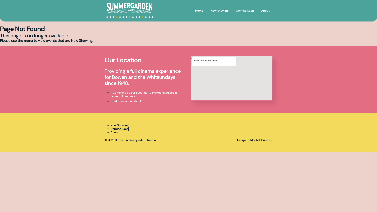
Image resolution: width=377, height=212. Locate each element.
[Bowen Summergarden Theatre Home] (130, 7)
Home (199, 11)
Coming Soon (245, 11)
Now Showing (220, 11)
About (265, 11)
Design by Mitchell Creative (255, 140)
